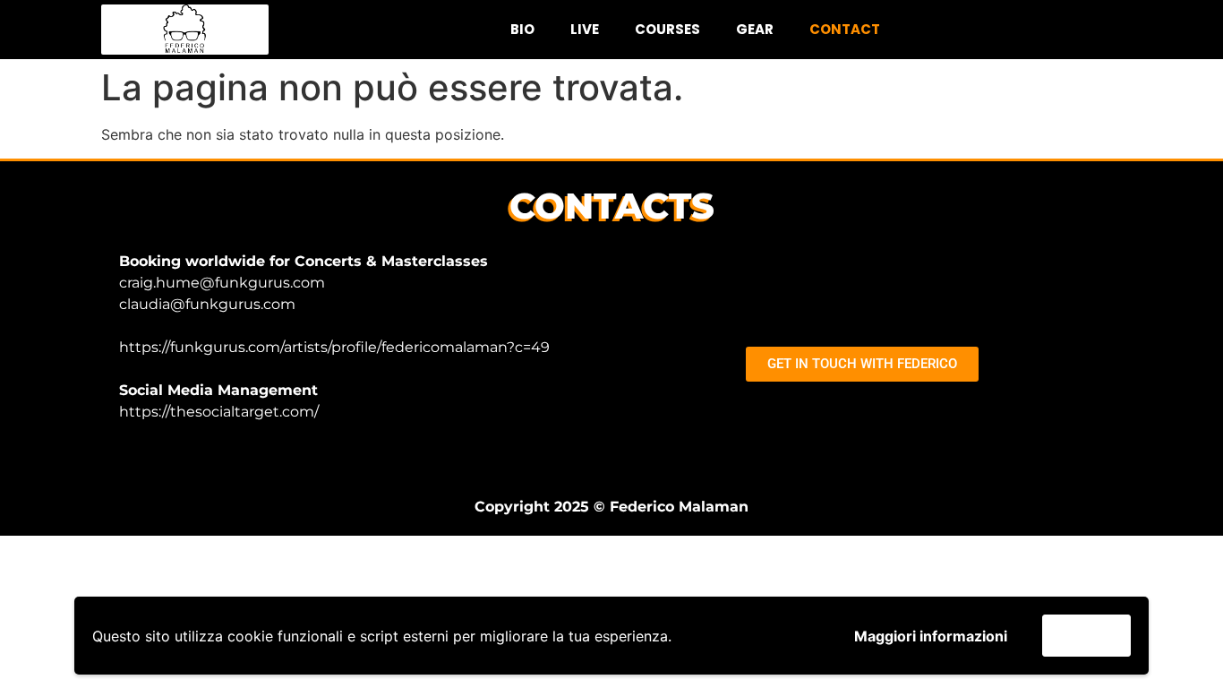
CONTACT (844, 29)
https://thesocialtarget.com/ (219, 411)
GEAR (755, 29)
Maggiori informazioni (930, 636)
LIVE (584, 29)
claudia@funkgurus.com (207, 304)
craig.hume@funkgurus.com (222, 282)
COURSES (667, 29)
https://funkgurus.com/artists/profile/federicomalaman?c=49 (334, 347)
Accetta (1086, 635)
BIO (522, 29)
